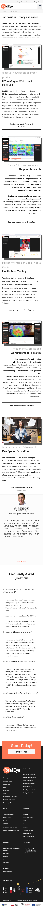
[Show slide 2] (19, 561)
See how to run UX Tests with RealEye (21, 125)
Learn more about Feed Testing (21, 310)
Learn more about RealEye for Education (21, 489)
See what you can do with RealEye (21, 222)
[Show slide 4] (23, 561)
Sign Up (20, 2)
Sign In (28, 2)
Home (4, 11)
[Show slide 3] (21, 561)
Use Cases (13, 11)
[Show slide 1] (18, 561)
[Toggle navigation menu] (39, 6)
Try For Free (21, 751)
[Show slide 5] (25, 561)
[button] (21, 591)
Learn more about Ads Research (21, 405)
